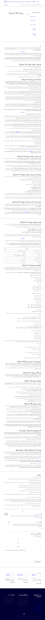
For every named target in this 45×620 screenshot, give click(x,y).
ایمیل (18, 542)
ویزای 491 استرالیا (33, 16)
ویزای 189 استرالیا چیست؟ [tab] (37, 477)
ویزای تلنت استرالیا (7, 574)
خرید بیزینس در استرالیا (33, 574)
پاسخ (41, 518)
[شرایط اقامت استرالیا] (39, 34)
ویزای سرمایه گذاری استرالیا (20, 574)
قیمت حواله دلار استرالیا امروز (36, 608)
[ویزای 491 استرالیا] (39, 16)
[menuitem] (7, 1)
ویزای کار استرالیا (33, 24)
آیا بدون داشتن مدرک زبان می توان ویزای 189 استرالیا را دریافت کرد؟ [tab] (30, 485)
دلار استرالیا (39, 605)
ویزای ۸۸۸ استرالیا (38, 611)
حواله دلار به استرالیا (38, 610)
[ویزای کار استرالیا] (39, 24)
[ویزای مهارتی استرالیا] (39, 29)
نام (17, 539)
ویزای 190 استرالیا (33, 20)
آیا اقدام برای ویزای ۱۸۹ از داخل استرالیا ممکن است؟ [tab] (33, 488)
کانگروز (30, 151)
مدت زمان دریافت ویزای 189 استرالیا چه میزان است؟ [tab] (33, 503)
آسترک (26, 616)
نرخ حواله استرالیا (38, 607)
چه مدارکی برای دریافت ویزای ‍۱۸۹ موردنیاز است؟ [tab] (33, 497)
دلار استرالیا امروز (38, 604)
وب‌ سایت (18, 546)
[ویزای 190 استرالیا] (39, 20)
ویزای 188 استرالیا (27, 212)
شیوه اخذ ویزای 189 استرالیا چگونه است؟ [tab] (34, 480)
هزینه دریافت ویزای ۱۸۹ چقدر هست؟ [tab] (35, 492)
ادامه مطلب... (12, 582)
